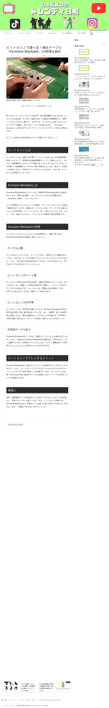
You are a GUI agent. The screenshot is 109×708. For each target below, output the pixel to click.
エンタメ (9, 43)
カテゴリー (79, 165)
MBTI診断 (81, 33)
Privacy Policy (24, 33)
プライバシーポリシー (9, 705)
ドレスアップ (29, 234)
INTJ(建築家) (66, 33)
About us (9, 33)
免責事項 (19, 705)
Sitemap (52, 33)
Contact (39, 33)
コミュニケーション (18, 345)
